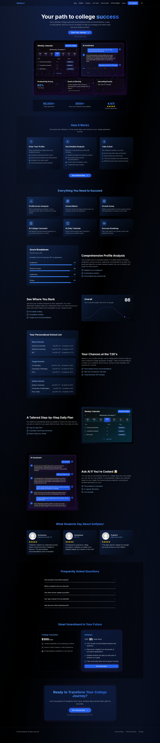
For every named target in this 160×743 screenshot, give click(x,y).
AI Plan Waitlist (115, 3)
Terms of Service (131, 731)
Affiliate (81, 3)
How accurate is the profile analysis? (56, 580)
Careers (88, 3)
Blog (75, 3)
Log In (124, 3)
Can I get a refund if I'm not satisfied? (56, 599)
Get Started (133, 3)
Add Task (59, 73)
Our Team (96, 3)
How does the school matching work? (56, 605)
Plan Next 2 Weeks (71, 45)
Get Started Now (78, 175)
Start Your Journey (78, 32)
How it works (105, 3)
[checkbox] (38, 62)
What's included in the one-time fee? (56, 586)
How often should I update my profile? (56, 592)
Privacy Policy (119, 731)
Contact (141, 731)
